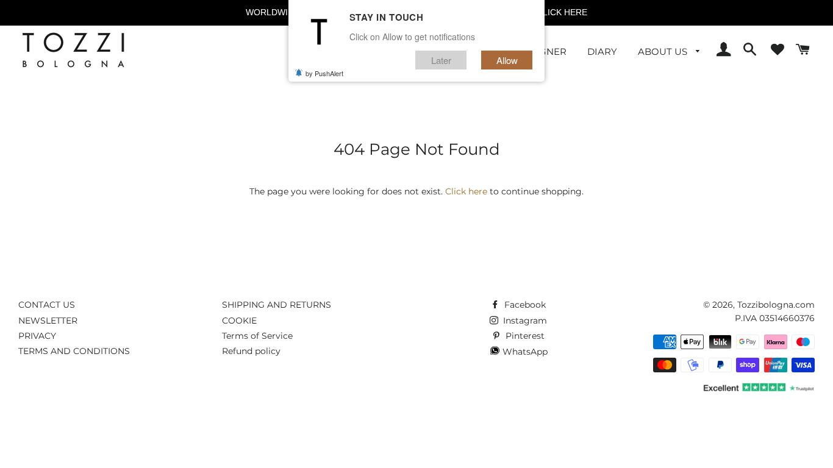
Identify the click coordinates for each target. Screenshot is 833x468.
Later (441, 60)
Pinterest (524, 335)
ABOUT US (664, 51)
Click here (466, 191)
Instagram (524, 320)
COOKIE (239, 320)
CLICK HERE (562, 12)
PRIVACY (37, 335)
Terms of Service (257, 335)
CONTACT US (46, 304)
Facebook (524, 304)
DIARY (602, 51)
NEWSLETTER (47, 320)
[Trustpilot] (757, 390)
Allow (507, 60)
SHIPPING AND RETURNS (276, 304)
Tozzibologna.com (776, 304)
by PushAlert (324, 73)
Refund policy (251, 351)
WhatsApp (524, 351)
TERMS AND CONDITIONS (74, 351)
